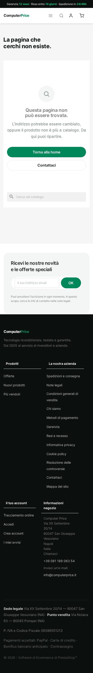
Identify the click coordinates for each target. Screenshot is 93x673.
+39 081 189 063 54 (59, 561)
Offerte (9, 376)
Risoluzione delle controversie (58, 466)
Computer (16, 15)
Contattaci (46, 165)
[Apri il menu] (52, 16)
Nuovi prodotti (14, 385)
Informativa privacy (60, 445)
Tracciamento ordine (19, 515)
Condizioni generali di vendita (62, 397)
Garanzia (53, 427)
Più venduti (12, 394)
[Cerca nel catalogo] (63, 16)
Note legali (54, 385)
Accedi (9, 524)
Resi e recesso (57, 436)
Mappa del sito (57, 486)
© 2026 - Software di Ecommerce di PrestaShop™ (40, 657)
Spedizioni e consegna (63, 376)
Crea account (13, 533)
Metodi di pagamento (62, 418)
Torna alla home (46, 152)
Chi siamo (53, 408)
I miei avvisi (12, 542)
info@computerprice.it (60, 575)
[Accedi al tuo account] (74, 16)
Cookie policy (56, 454)
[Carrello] (84, 16)
